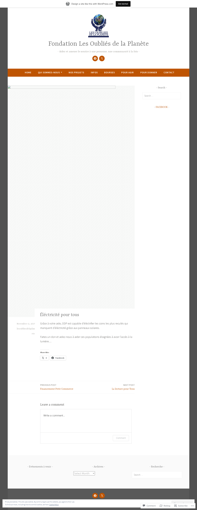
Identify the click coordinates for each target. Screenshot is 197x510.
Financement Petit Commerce (56, 387)
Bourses (109, 72)
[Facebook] (95, 58)
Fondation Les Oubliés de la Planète (98, 44)
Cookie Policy (54, 504)
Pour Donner (148, 72)
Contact (169, 72)
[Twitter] (101, 58)
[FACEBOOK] (95, 495)
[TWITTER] (102, 495)
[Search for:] (161, 95)
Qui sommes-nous (49, 72)
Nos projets (76, 72)
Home (28, 72)
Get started (123, 4)
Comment (121, 438)
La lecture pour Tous (123, 387)
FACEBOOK (162, 107)
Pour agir (127, 72)
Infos (94, 72)
